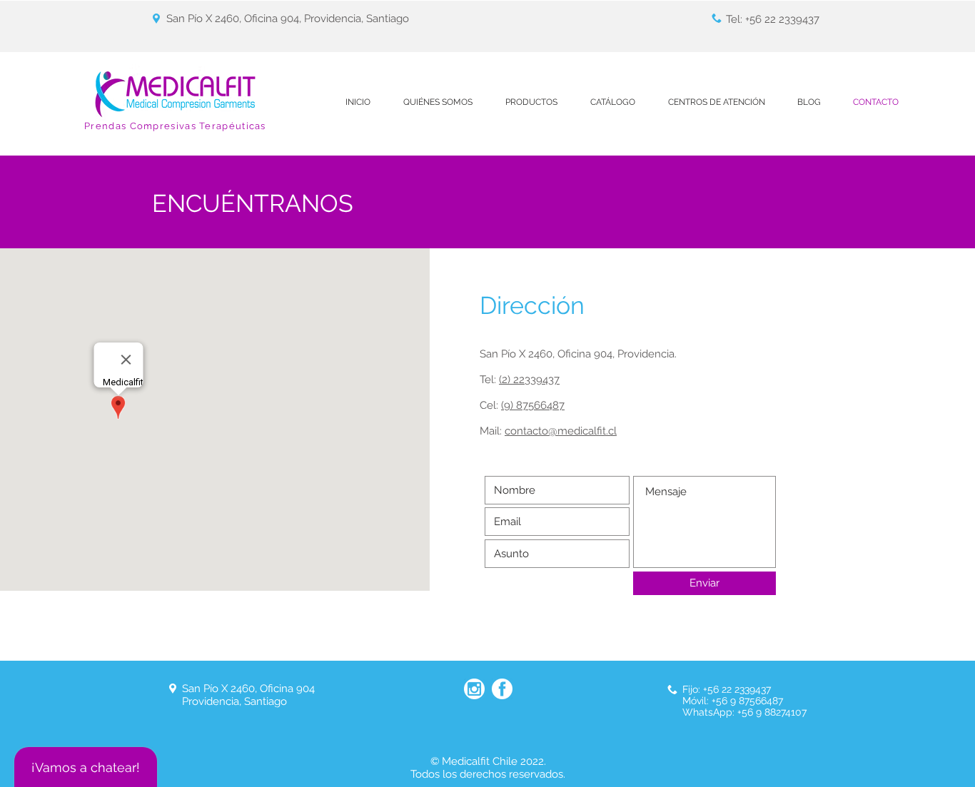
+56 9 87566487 (747, 700)
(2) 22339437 (529, 379)
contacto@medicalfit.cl (561, 431)
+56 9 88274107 (770, 712)
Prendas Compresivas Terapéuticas (175, 126)
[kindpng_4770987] (474, 689)
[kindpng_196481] (502, 689)
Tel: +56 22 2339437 (772, 19)
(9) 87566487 (533, 405)
